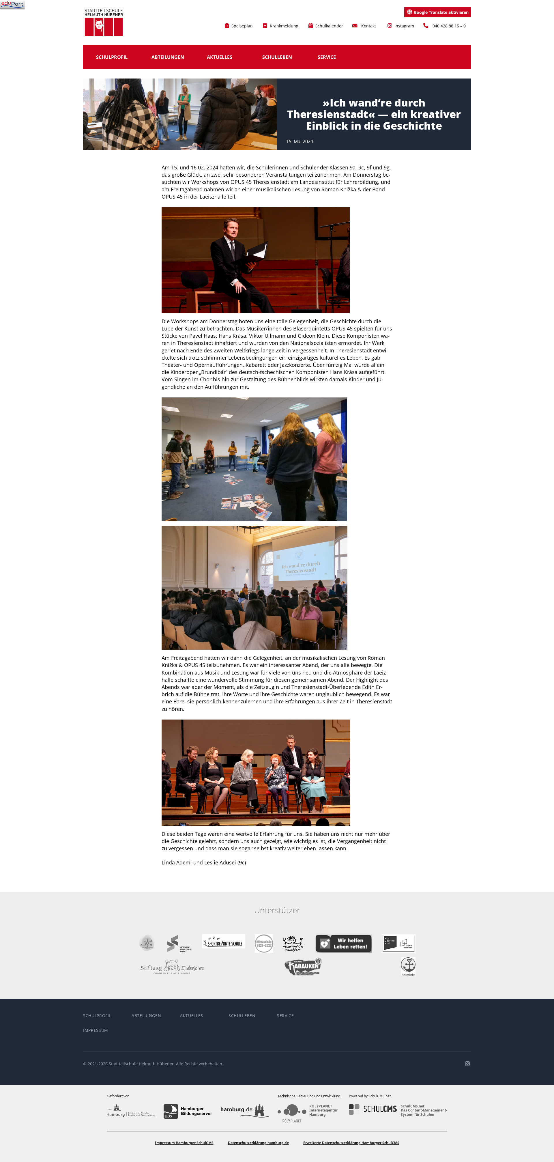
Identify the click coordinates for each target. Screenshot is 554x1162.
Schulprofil (112, 57)
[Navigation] (12, 4)
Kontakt (368, 26)
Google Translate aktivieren (441, 12)
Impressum (95, 1030)
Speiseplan (241, 26)
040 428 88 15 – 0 (449, 26)
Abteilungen (167, 57)
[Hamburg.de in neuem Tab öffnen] (245, 1111)
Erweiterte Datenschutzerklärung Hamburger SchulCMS (351, 1142)
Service (327, 57)
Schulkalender (328, 26)
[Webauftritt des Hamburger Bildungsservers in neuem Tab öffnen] (188, 1111)
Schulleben (277, 57)
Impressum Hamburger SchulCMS (184, 1142)
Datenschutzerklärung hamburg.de (258, 1142)
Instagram (403, 26)
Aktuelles (219, 57)
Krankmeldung (283, 26)
